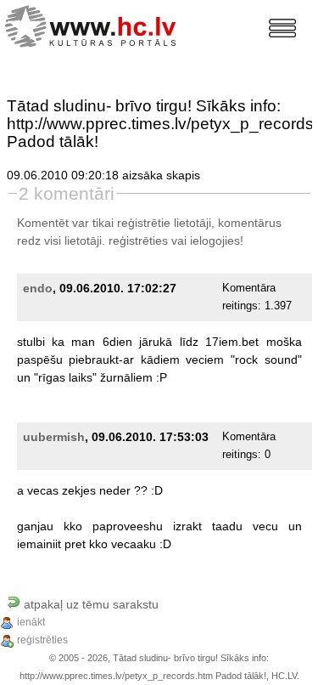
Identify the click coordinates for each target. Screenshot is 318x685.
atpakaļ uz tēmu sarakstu (89, 604)
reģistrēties (138, 240)
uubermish (54, 437)
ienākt (31, 622)
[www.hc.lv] (94, 24)
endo (38, 288)
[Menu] (282, 28)
